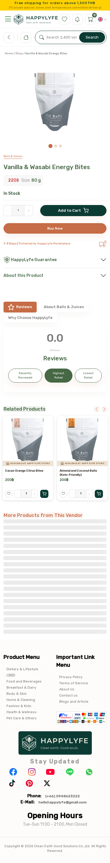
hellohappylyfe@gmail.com (62, 802)
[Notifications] (77, 19)
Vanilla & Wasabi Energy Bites (47, 167)
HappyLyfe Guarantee (34, 259)
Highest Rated (58, 375)
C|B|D (10, 675)
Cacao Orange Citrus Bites (24, 470)
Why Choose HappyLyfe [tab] (30, 317)
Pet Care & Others (21, 718)
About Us (67, 689)
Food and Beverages (24, 681)
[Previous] (97, 409)
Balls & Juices (13, 156)
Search (92, 37)
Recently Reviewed (25, 375)
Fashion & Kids (18, 706)
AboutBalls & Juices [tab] (64, 307)
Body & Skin (16, 694)
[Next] (104, 409)
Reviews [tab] (24, 307)
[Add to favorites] (9, 494)
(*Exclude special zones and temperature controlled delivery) (55, 7)
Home (9, 53)
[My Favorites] (64, 19)
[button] (8, 19)
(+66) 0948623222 (62, 796)
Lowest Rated (88, 375)
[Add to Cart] (44, 494)
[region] (55, 104)
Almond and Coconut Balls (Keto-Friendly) (78, 472)
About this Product (23, 275)
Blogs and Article (73, 701)
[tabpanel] (55, 359)
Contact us (68, 695)
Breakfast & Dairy (21, 687)
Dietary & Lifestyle (22, 669)
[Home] (26, 37)
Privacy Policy (71, 677)
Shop (19, 53)
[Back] (9, 37)
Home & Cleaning (20, 700)
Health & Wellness (21, 712)
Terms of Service (73, 683)
